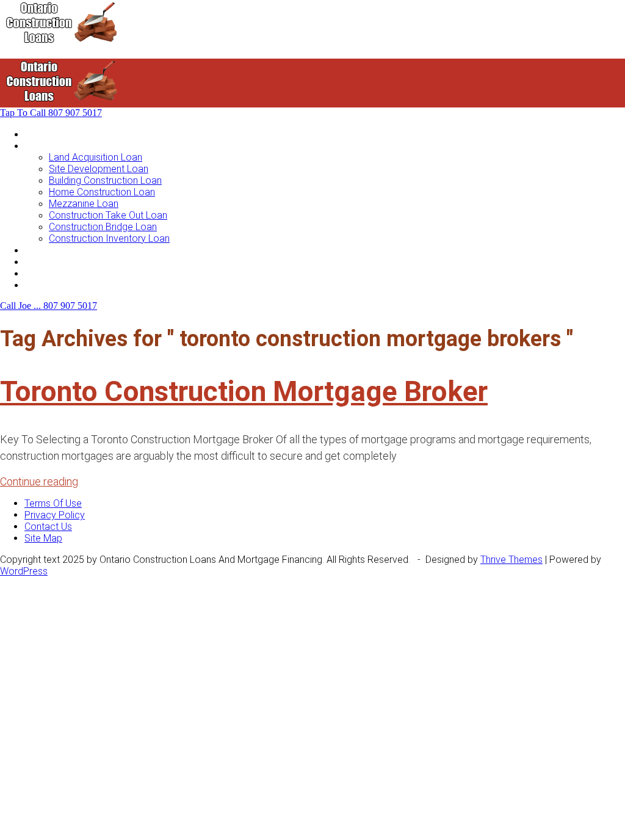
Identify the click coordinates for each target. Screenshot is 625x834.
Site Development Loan (98, 169)
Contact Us (48, 285)
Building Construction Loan (105, 180)
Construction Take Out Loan (108, 215)
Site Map (43, 538)
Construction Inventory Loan (109, 238)
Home (37, 134)
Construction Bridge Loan (103, 227)
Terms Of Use (53, 503)
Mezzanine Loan (83, 203)
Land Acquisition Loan (95, 157)
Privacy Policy (54, 515)
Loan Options (52, 250)
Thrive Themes (511, 559)
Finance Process (60, 261)
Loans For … (50, 145)
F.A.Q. (35, 273)
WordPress (24, 571)
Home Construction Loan (102, 192)
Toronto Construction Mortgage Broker (244, 391)
